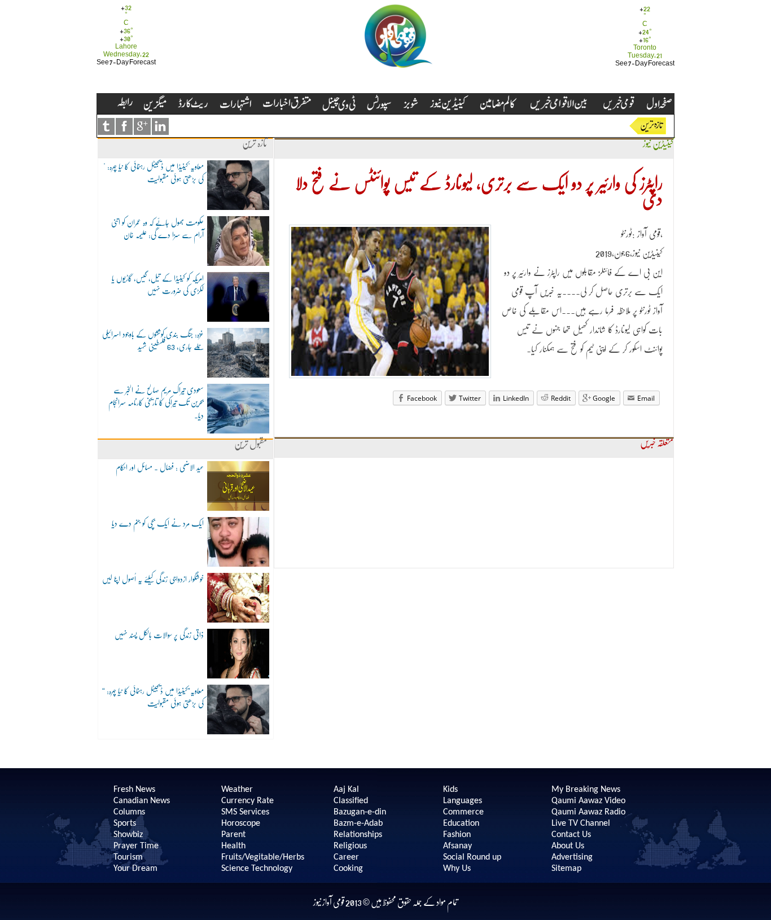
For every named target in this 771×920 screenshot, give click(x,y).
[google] (142, 126)
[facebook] (124, 126)
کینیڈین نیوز (658, 143)
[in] (160, 126)
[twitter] (106, 126)
